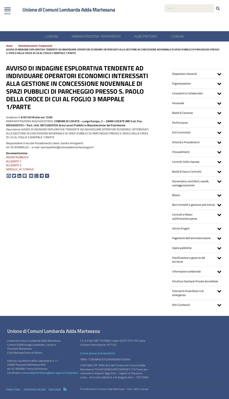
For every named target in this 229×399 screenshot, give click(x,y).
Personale (178, 103)
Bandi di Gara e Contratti (186, 171)
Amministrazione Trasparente (35, 46)
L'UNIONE (51, 36)
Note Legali (55, 389)
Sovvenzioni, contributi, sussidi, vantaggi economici (190, 183)
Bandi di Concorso (182, 113)
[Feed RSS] (65, 389)
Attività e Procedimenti (186, 142)
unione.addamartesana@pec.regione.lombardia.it (50, 373)
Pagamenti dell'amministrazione (191, 238)
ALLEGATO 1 (13, 161)
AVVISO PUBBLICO (17, 157)
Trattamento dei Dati (34, 389)
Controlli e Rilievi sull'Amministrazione (184, 216)
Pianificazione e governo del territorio (188, 260)
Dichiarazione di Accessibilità (97, 353)
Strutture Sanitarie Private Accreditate (195, 281)
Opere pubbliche (181, 248)
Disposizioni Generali (184, 74)
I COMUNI (177, 36)
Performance (180, 122)
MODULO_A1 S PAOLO (20, 169)
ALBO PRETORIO (145, 36)
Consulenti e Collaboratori (187, 93)
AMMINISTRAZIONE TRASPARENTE (96, 36)
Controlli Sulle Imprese (185, 162)
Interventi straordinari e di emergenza (187, 293)
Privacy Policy (13, 389)
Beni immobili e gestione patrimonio (193, 205)
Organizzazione (181, 83)
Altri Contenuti (181, 305)
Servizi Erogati (180, 228)
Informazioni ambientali (186, 271)
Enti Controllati (181, 132)
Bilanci (176, 195)
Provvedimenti (181, 152)
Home (9, 46)
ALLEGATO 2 (13, 165)
